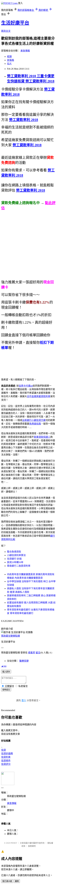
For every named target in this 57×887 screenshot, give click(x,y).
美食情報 (25, 50)
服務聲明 (32, 846)
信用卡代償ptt (26, 386)
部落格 (10, 60)
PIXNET (14, 843)
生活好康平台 (15, 22)
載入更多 (6, 672)
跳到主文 (6, 31)
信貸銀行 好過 (14, 559)
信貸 (3, 750)
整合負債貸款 (14, 551)
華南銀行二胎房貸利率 (18, 566)
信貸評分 (6, 764)
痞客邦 (31, 652)
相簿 (9, 56)
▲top (3, 666)
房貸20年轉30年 (15, 562)
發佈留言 (6, 690)
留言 (38, 652)
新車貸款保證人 (42, 437)
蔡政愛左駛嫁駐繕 (10, 636)
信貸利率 (6, 757)
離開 (17, 881)
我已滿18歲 (7, 881)
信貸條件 (6, 760)
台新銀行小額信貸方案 (34, 420)
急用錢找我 (35, 423)
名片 (9, 63)
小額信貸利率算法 (16, 555)
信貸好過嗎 (7, 753)
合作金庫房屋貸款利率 (38, 396)
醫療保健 (24, 661)
